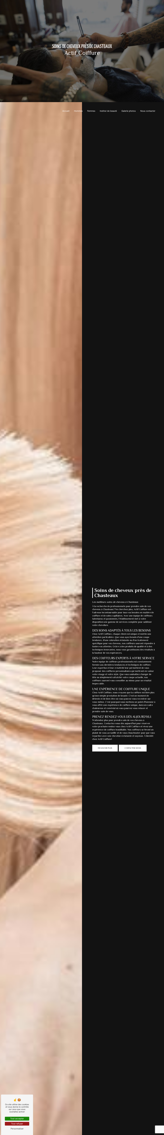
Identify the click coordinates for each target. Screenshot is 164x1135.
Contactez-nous (133, 748)
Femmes (91, 111)
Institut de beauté (108, 111)
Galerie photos (128, 111)
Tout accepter (17, 1118)
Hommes (78, 111)
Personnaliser (17, 1128)
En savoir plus (105, 748)
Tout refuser (17, 1123)
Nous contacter (147, 111)
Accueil (65, 111)
